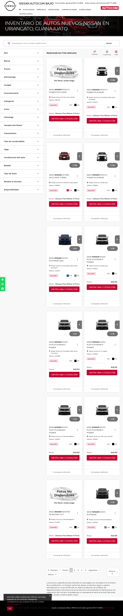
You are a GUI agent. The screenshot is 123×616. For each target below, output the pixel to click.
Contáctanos (108, 608)
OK (10, 608)
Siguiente (94, 570)
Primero (53, 570)
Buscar (109, 43)
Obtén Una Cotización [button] (64, 118)
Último (51, 574)
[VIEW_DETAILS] (64, 71)
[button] (117, 71)
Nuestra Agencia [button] (26, 14)
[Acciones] (77, 91)
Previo (64, 570)
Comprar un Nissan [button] (69, 10)
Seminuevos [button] (41, 10)
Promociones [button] (53, 10)
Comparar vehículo (61, 135)
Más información (14, 604)
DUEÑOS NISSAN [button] (85, 10)
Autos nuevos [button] (28, 10)
